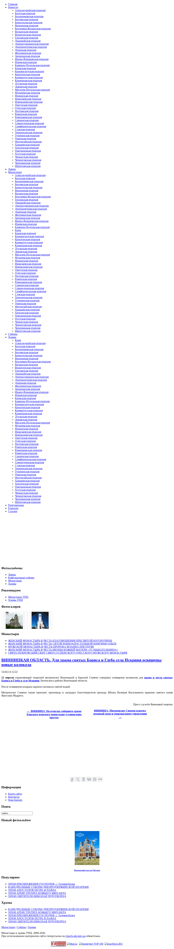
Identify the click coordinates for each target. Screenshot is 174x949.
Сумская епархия (25, 129)
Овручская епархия (26, 105)
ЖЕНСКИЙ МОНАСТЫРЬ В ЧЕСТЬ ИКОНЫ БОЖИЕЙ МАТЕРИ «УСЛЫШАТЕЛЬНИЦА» (63, 649)
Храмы (32, 927)
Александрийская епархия (30, 10)
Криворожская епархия (28, 80)
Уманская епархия (25, 138)
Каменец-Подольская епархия (32, 65)
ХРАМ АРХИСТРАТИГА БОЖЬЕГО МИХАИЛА (37, 893)
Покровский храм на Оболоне (87, 870)
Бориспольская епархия (28, 22)
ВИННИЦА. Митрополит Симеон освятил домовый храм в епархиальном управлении (120, 714)
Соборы (21, 927)
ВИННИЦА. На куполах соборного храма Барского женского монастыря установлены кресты (54, 714)
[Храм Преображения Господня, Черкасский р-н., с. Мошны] (40, 627)
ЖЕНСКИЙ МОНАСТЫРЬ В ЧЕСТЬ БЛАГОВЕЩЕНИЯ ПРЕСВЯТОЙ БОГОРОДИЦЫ (60, 640)
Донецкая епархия (25, 50)
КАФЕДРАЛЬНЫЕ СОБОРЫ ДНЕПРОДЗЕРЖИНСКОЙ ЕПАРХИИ (48, 887)
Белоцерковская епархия (29, 16)
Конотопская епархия (27, 74)
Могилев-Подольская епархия (32, 89)
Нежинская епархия (26, 95)
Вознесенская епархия (28, 34)
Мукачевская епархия (27, 92)
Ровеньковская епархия (28, 117)
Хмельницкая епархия (28, 150)
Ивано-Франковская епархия (31, 59)
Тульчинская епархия (27, 135)
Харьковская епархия (27, 144)
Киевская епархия (25, 68)
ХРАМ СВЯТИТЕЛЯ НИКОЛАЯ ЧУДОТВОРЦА (37, 896)
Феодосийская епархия (28, 141)
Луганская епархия (26, 83)
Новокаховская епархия (28, 101)
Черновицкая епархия (27, 163)
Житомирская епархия (28, 53)
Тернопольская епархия (28, 132)
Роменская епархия (26, 453)
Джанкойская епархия (27, 40)
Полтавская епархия (26, 111)
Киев (18, 230)
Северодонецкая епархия (29, 123)
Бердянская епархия (26, 19)
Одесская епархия (25, 108)
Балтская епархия (25, 13)
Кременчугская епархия (29, 77)
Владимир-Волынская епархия (33, 28)
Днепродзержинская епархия (32, 43)
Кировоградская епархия (29, 71)
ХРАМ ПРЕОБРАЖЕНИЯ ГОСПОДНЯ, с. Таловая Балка (41, 883)
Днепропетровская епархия (31, 46)
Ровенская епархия (26, 114)
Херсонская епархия (27, 147)
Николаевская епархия (28, 98)
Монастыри (8, 927)
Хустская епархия (25, 153)
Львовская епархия (26, 86)
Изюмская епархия (26, 62)
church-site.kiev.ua (75, 936)
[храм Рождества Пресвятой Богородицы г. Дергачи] (14, 627)
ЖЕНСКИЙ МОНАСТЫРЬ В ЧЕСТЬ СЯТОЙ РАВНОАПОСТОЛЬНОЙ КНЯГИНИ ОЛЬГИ (62, 643)
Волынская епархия (26, 31)
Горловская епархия (26, 37)
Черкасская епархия (26, 156)
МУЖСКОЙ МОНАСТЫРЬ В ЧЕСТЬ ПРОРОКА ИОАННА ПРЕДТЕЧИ (51, 646)
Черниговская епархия (28, 160)
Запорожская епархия (27, 56)
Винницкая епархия (26, 25)
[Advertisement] (87, 539)
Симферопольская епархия (30, 126)
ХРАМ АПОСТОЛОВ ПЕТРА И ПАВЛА (32, 890)
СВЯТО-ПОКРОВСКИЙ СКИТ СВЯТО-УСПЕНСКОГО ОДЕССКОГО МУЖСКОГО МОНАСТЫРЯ (67, 652)
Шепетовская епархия (27, 166)
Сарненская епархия (27, 120)
